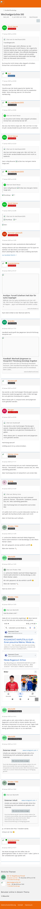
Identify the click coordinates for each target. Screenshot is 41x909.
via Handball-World (8, 255)
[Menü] (38, 2)
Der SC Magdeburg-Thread (16, 876)
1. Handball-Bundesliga (13, 879)
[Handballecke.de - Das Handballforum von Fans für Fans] (2, 2)
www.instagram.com (29, 750)
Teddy (8, 884)
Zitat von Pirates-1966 (13, 570)
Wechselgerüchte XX (13, 882)
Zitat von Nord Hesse (13, 116)
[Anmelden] (33, 2)
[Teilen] (38, 20)
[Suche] (28, 2)
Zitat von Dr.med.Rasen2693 (15, 39)
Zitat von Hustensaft (13, 423)
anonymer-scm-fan (12, 878)
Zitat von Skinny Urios (13, 494)
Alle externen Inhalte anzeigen (20, 761)
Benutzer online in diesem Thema (15, 892)
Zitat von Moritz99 (12, 610)
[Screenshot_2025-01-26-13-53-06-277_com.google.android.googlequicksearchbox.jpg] (20, 662)
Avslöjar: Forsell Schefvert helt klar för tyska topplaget (19, 296)
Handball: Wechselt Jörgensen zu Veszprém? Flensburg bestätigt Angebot (20, 359)
